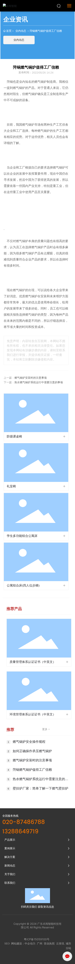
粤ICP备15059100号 (36, 939)
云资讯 (60, 943)
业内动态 (20, 30)
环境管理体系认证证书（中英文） (33, 714)
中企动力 (30, 943)
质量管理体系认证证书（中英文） (33, 661)
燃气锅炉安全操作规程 (29, 742)
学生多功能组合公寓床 (22, 535)
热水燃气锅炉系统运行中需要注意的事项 (38, 382)
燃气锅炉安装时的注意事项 (30, 377)
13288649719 (20, 831)
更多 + (46, 729)
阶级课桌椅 (14, 436)
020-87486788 (23, 822)
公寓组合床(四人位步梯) (23, 585)
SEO (7, 943)
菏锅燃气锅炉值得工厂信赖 (32, 770)
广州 (39, 943)
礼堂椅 (11, 486)
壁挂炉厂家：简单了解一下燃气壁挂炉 (40, 788)
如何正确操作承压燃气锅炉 (32, 751)
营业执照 (49, 943)
